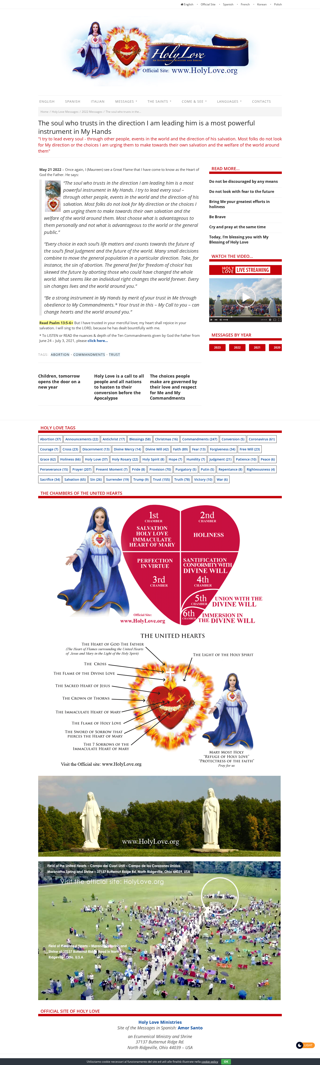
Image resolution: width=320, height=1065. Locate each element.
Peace (268, 459)
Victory (203, 479)
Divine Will (157, 449)
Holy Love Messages (65, 112)
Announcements (81, 439)
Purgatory (185, 469)
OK (226, 1062)
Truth (182, 479)
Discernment (95, 449)
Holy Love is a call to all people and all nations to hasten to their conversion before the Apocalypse (119, 387)
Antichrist (114, 439)
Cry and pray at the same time (237, 226)
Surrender (117, 479)
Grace (48, 459)
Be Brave (217, 216)
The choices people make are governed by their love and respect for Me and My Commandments (173, 387)
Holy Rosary (125, 459)
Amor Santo (190, 1028)
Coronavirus (262, 439)
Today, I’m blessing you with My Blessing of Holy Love (238, 239)
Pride (138, 469)
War (222, 479)
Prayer (81, 469)
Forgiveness (222, 449)
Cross (70, 449)
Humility (195, 459)
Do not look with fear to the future (241, 191)
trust (114, 354)
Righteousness (261, 469)
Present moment (111, 469)
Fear (198, 449)
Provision (160, 469)
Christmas (166, 439)
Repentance (230, 469)
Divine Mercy (127, 449)
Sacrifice (50, 479)
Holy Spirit (153, 459)
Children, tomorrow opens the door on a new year (59, 381)
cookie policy (209, 1062)
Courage (49, 449)
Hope (175, 459)
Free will (250, 449)
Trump (141, 479)
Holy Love (96, 459)
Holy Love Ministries (160, 1022)
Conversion (233, 439)
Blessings (140, 439)
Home (44, 112)
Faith (180, 449)
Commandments (89, 354)
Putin (207, 469)
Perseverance (54, 469)
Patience (246, 459)
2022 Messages (92, 112)
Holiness (70, 459)
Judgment (220, 459)
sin (96, 479)
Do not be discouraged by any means (243, 181)
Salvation (75, 479)
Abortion (60, 354)
